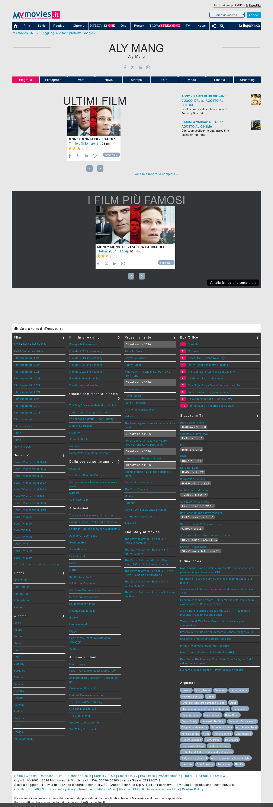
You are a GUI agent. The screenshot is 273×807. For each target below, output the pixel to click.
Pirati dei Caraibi (221, 727)
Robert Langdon (191, 739)
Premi (81, 80)
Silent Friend (133, 396)
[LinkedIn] (140, 67)
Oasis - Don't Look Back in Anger (145, 509)
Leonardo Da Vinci (213, 721)
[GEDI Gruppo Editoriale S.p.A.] (239, 5)
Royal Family (189, 721)
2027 (17, 344)
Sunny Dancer (134, 364)
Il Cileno (74, 432)
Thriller (74, 143)
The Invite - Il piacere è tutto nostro (91, 515)
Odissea (193, 351)
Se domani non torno (82, 603)
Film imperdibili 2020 (27, 399)
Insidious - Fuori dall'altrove (86, 475)
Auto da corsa (190, 733)
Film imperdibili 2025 (27, 364)
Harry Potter (213, 739)
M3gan (210, 696)
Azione (18, 607)
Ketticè (129, 416)
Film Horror (21, 593)
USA (85, 143)
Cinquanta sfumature (194, 727)
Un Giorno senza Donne (84, 722)
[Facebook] (125, 67)
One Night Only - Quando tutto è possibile (214, 385)
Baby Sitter (232, 715)
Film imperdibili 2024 (27, 371)
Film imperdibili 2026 (27, 358)
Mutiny (129, 496)
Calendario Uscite (78, 776)
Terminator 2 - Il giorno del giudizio (212, 405)
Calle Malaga (77, 549)
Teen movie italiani (193, 746)
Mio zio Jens (77, 664)
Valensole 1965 (79, 499)
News (109, 80)
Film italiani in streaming (84, 378)
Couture (74, 446)
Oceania (74, 468)
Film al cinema (23, 426)
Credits (19, 789)
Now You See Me (192, 696)
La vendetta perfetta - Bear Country (91, 419)
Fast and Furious (219, 746)
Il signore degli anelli (194, 758)
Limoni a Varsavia (80, 425)
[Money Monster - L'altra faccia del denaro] (94, 121)
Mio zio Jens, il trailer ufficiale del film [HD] (207, 652)
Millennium (231, 739)
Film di (18, 433)
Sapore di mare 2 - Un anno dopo (201, 524)
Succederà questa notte (84, 597)
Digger (73, 631)
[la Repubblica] (253, 5)
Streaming (247, 80)
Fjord (72, 569)
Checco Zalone (191, 715)
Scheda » (111, 155)
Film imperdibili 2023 (27, 378)
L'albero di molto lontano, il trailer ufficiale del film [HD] (215, 670)
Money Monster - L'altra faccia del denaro (110, 139)
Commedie (21, 580)
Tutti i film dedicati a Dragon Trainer (204, 702)
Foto (164, 80)
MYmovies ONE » (25, 33)
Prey (183, 445)
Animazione (21, 600)
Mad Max (187, 764)
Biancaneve (240, 708)
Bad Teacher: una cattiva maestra (201, 512)
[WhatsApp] (148, 67)
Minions (186, 690)
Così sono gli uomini (82, 688)
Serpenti (130, 502)
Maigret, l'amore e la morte (86, 695)
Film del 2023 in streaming (86, 364)
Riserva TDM (128, 789)
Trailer (188, 776)
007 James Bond (246, 727)
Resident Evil (77, 542)
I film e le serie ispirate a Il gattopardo (205, 708)
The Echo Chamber (137, 489)
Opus (233, 702)
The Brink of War (79, 715)
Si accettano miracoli (193, 479)
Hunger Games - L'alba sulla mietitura (93, 522)
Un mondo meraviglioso (140, 409)
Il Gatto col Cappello (82, 583)
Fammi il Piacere (135, 402)
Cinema (219, 80)
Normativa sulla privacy (59, 789)
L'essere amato (79, 624)
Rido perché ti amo (192, 422)
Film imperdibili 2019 (27, 405)
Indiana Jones (222, 733)
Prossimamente (169, 776)
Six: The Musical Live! (83, 708)
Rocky (239, 764)
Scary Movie (203, 690)
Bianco (73, 617)
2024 (44, 344)
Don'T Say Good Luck (83, 729)
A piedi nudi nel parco (194, 490)
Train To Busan (134, 351)
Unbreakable (243, 733)
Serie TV (100, 776)
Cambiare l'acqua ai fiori (84, 590)
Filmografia (53, 80)
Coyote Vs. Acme (135, 358)
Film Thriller (21, 586)
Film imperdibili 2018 (27, 412)
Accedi (253, 15)
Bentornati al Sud (80, 576)
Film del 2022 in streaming (86, 371)
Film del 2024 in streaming (86, 358)
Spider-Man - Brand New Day (206, 358)
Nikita (183, 456)
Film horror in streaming (84, 385)
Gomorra (220, 690)
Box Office (147, 776)
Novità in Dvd (22, 446)
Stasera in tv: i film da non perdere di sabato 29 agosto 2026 (218, 632)
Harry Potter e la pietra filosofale (89, 453)
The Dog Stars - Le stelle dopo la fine (92, 405)
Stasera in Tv (127, 776)
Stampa (136, 80)
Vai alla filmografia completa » (156, 174)
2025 (35, 344)
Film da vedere (23, 419)
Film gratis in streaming (84, 344)
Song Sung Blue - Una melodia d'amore (205, 535)
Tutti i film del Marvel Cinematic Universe (207, 752)
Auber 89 (130, 523)
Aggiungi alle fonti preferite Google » (69, 33)
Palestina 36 (77, 556)
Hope (72, 563)
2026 (26, 344)
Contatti (33, 789)
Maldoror (75, 492)
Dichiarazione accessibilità (160, 789)
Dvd (112, 776)
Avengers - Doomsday (83, 535)
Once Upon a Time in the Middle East (92, 671)
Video (192, 80)
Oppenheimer (212, 715)
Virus (206, 733)
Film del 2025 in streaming (86, 351)
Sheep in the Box (80, 439)
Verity (72, 648)
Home (18, 776)
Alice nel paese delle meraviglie (230, 758)
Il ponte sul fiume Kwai (194, 433)
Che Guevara (205, 764)
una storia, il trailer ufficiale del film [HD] (205, 638)
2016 (95, 143)
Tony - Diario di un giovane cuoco (90, 412)
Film (60, 776)
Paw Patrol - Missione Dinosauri (145, 458)
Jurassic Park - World (242, 721)
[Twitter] (132, 67)
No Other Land (189, 467)
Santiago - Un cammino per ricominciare (94, 528)
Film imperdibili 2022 (27, 385)
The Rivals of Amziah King (86, 702)
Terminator (224, 764)
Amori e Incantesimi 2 (138, 482)
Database (47, 776)
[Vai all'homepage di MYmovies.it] (36, 18)
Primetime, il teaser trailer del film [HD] (204, 645)
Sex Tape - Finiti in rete (194, 501)
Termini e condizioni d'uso (97, 789)
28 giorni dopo (239, 690)
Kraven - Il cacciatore (193, 546)
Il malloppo (132, 389)
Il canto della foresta (82, 610)
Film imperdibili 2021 (27, 392)
